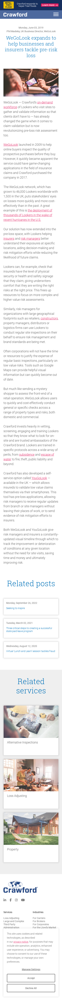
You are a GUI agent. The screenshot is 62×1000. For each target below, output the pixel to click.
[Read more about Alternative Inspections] (31, 730)
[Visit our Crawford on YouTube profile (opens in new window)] (23, 900)
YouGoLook (39, 478)
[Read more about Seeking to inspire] (31, 607)
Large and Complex (13, 921)
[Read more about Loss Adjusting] (31, 784)
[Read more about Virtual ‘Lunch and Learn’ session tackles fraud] (31, 650)
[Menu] (56, 15)
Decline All (31, 988)
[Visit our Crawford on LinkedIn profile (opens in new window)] (4, 900)
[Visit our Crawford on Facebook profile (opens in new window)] (11, 900)
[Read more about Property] (31, 837)
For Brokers (39, 921)
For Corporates (41, 924)
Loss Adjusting (11, 918)
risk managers (30, 238)
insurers (8, 238)
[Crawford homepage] (31, 887)
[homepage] (21, 14)
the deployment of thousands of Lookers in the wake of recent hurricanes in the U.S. (27, 215)
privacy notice (20, 941)
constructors (49, 318)
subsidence (26, 454)
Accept (31, 978)
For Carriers (39, 918)
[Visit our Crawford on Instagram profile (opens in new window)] (16, 900)
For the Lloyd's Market (44, 927)
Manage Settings (31, 969)
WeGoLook (10, 144)
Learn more (48, 5)
